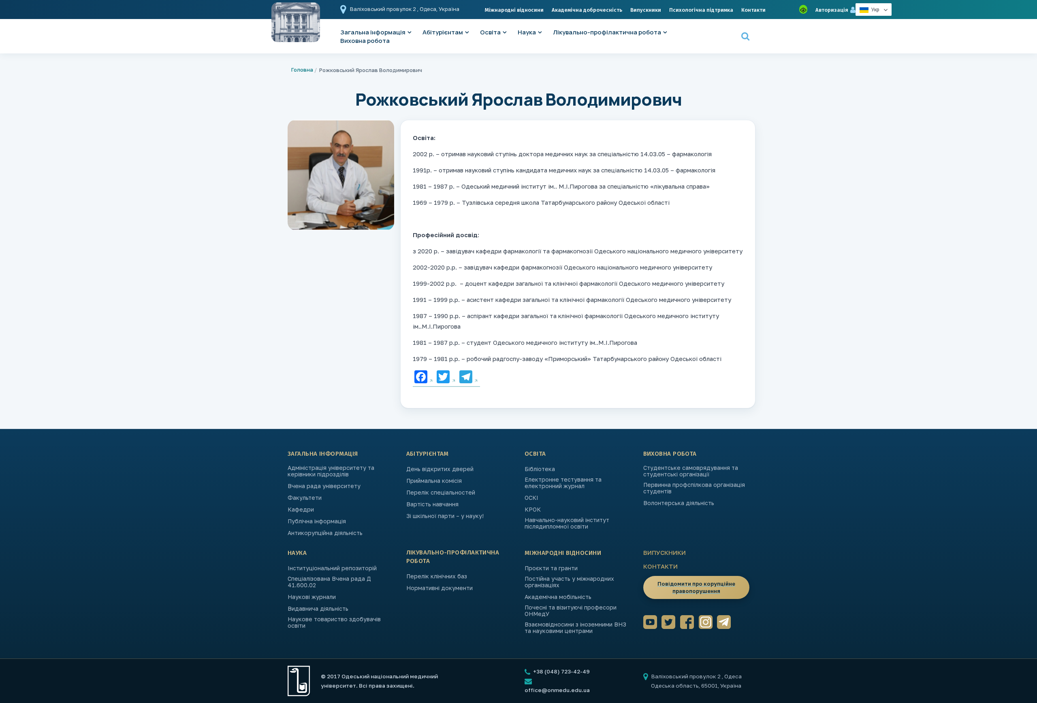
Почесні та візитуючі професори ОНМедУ (571, 610)
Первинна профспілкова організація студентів (694, 488)
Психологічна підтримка (701, 10)
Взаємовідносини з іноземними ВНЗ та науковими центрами (575, 627)
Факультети (305, 498)
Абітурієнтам (442, 32)
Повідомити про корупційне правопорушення (696, 587)
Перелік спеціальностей (440, 492)
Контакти (753, 10)
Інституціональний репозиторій (332, 568)
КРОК (533, 509)
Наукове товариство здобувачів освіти (334, 622)
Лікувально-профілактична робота (607, 32)
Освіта (490, 32)
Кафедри (301, 509)
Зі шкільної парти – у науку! (445, 516)
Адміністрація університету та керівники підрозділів (331, 471)
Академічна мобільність (558, 597)
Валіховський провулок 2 (383, 9)
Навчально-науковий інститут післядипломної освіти (567, 523)
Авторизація (831, 10)
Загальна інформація (323, 453)
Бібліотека (540, 469)
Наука (527, 32)
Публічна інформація (317, 521)
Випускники (645, 10)
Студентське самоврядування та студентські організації (690, 471)
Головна (302, 69)
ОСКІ (531, 498)
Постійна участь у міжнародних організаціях (569, 582)
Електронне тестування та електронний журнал (563, 482)
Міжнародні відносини (514, 10)
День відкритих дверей (440, 469)
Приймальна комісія (434, 481)
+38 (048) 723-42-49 (561, 671)
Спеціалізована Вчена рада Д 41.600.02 (329, 582)
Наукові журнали (312, 597)
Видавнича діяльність (318, 608)
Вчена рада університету (324, 486)
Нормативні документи (439, 588)
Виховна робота (365, 40)
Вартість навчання (432, 504)
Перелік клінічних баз (436, 576)
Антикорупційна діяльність (325, 533)
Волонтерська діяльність (678, 503)
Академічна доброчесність (587, 10)
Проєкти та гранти (551, 568)
